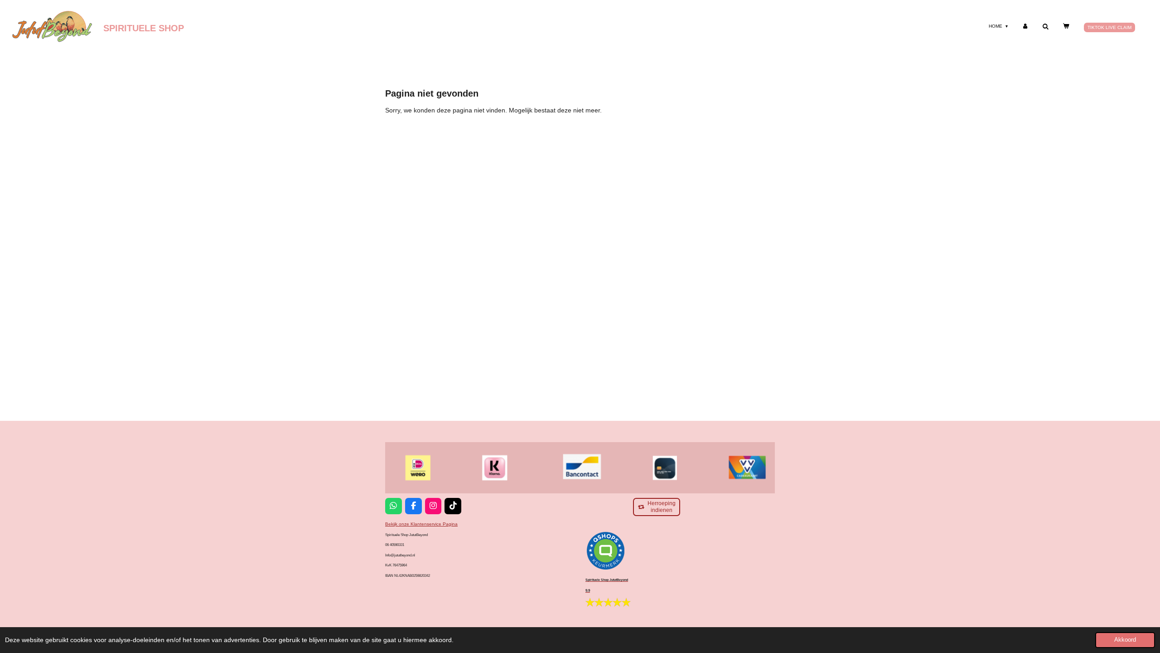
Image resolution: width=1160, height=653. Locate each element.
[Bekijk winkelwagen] (1066, 26)
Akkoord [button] (1125, 640)
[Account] (1025, 26)
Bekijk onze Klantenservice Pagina (421, 523)
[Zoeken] (1045, 26)
